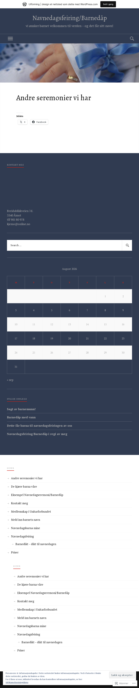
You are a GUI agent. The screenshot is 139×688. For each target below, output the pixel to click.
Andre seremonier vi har (27, 478)
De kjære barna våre (24, 486)
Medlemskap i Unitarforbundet (31, 511)
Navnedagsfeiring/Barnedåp (69, 17)
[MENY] (10, 38)
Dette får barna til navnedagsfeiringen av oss (39, 426)
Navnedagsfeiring (22, 536)
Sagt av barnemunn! (21, 409)
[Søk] (128, 38)
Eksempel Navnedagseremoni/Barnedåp (37, 495)
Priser (14, 552)
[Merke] (69, 245)
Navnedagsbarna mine (25, 528)
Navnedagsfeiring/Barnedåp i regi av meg (37, 434)
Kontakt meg (19, 503)
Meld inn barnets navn (25, 520)
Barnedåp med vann (21, 417)
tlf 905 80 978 (15, 220)
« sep (10, 380)
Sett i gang (108, 4)
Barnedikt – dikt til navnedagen (35, 544)
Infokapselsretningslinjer (17, 682)
